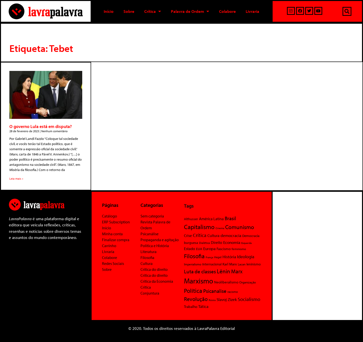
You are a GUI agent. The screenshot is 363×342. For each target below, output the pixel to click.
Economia (231, 242)
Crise (188, 235)
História (229, 256)
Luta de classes (200, 271)
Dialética (204, 243)
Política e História (155, 245)
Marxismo (198, 280)
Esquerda (246, 243)
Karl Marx (229, 263)
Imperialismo (192, 264)
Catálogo (109, 216)
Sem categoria (152, 216)
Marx (236, 271)
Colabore (227, 11)
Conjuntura (150, 293)
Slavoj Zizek (227, 299)
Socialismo (249, 299)
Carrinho (109, 245)
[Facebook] (300, 11)
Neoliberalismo (226, 282)
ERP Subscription (116, 221)
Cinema (220, 228)
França (209, 257)
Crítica (150, 11)
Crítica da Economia (157, 281)
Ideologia (245, 256)
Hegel (218, 257)
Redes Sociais (113, 263)
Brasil (230, 218)
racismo (232, 292)
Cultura (147, 263)
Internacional (212, 264)
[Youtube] (318, 11)
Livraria (252, 11)
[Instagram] (291, 11)
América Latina (211, 218)
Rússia (212, 300)
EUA (199, 249)
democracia (231, 235)
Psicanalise (214, 291)
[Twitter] (309, 11)
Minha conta (112, 233)
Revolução (196, 299)
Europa (209, 248)
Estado (189, 248)
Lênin (223, 271)
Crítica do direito (154, 269)
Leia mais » (16, 178)
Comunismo (239, 227)
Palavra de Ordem (187, 11)
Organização (247, 282)
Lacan (241, 264)
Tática (203, 306)
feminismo (239, 249)
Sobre (128, 11)
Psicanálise (150, 233)
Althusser (191, 219)
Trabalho (190, 306)
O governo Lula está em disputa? (40, 126)
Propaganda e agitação (160, 239)
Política (193, 290)
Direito (216, 242)
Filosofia (147, 257)
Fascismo (224, 248)
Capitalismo (199, 227)
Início (109, 11)
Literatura (149, 251)
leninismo (253, 264)
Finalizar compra (115, 239)
